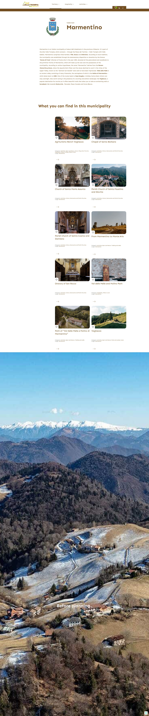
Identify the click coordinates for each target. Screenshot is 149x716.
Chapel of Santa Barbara (103, 142)
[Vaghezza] (108, 306)
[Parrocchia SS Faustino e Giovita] (108, 164)
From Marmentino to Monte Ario (107, 236)
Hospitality (57, 152)
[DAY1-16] (108, 117)
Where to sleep (64, 152)
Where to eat (72, 152)
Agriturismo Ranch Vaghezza (69, 142)
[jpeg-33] (108, 259)
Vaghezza (96, 331)
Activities (63, 151)
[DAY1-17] (72, 164)
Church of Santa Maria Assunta (70, 189)
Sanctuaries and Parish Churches (115, 151)
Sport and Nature (70, 151)
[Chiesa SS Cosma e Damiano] (72, 212)
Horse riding (78, 151)
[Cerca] (119, 8)
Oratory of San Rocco (65, 283)
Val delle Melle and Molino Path (106, 283)
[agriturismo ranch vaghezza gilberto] (72, 117)
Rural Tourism (85, 151)
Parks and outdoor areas (117, 340)
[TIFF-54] (108, 212)
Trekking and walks (116, 245)
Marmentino (62, 153)
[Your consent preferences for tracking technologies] (146, 713)
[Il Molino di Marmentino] (72, 306)
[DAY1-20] (72, 259)
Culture (104, 151)
